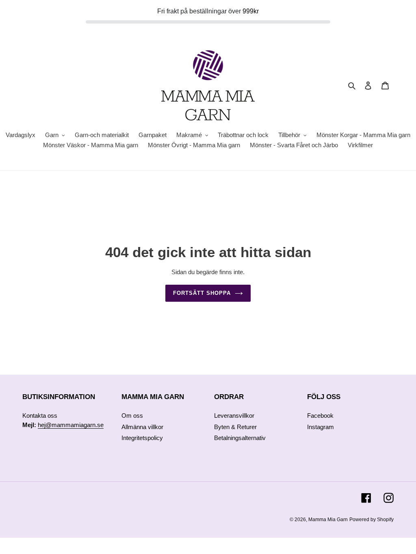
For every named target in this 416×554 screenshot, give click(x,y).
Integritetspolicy (142, 437)
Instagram (320, 426)
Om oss (132, 415)
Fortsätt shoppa (202, 293)
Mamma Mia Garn (328, 519)
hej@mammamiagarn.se (71, 424)
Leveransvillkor (234, 415)
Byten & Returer (235, 426)
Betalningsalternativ (240, 437)
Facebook (320, 415)
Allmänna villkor (142, 426)
